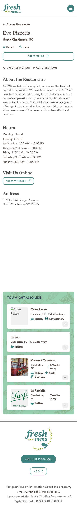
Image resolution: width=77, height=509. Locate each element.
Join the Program (38, 459)
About (38, 471)
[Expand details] (65, 324)
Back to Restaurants (18, 24)
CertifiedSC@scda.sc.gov (42, 491)
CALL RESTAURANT (18, 68)
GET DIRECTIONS (47, 68)
